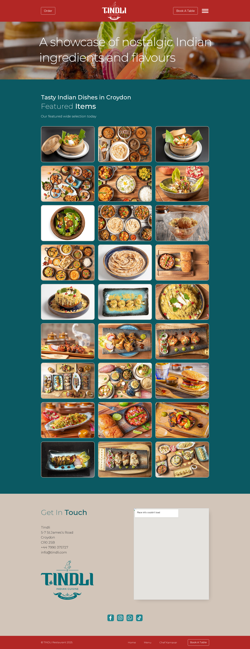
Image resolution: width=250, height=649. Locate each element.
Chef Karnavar (168, 642)
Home (132, 642)
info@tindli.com (54, 552)
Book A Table (185, 11)
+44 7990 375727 (54, 547)
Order (48, 11)
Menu (147, 642)
